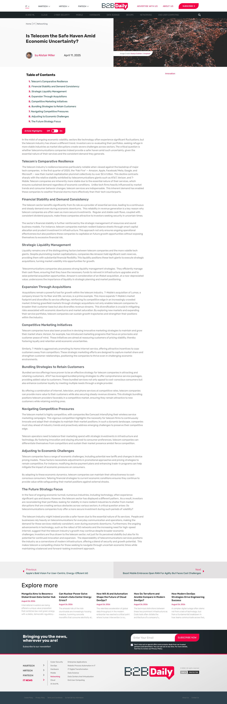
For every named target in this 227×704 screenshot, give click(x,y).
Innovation (170, 73)
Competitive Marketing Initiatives (49, 101)
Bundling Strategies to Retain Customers (54, 106)
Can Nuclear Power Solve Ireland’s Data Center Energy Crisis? (75, 597)
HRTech (63, 6)
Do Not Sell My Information (74, 698)
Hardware (94, 15)
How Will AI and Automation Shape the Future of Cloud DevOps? (112, 597)
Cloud (44, 15)
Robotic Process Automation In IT (81, 666)
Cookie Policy (28, 698)
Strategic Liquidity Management (49, 91)
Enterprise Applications (77, 662)
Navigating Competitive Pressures (49, 111)
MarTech (43, 6)
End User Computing (168, 15)
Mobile (79, 15)
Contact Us (195, 698)
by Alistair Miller (45, 55)
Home (28, 24)
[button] (199, 15)
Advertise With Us (147, 6)
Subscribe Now (187, 637)
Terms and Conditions (55, 698)
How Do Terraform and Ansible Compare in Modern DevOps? (149, 597)
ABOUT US (168, 6)
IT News (27, 680)
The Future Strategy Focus (46, 121)
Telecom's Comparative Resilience (49, 81)
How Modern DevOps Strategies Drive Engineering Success (188, 597)
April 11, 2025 (72, 55)
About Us (185, 698)
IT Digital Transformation (78, 669)
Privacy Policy (40, 698)
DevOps (129, 15)
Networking (146, 15)
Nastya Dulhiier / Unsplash (140, 53)
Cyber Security (61, 15)
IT (26, 6)
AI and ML (30, 15)
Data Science (113, 15)
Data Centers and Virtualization (81, 676)
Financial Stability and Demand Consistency (55, 86)
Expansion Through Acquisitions (49, 96)
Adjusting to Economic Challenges (50, 116)
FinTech (82, 6)
